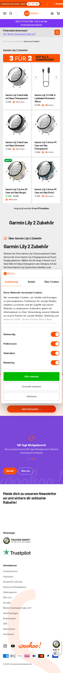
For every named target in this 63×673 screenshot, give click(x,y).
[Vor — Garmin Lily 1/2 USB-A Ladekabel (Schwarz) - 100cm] (56, 77)
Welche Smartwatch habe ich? (21, 34)
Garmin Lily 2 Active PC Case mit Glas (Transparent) (46, 145)
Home (5, 41)
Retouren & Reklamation (14, 587)
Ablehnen (31, 396)
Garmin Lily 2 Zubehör (32, 41)
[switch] (55, 343)
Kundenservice (10, 571)
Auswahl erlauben (31, 386)
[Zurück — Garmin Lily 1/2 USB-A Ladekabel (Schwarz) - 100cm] (35, 77)
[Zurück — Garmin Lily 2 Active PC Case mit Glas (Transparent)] (35, 124)
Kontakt (10, 471)
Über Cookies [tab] (51, 281)
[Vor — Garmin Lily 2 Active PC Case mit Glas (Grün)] (56, 171)
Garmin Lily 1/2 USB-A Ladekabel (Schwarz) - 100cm (45, 98)
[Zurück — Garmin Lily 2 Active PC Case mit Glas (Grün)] (35, 171)
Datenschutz (9, 629)
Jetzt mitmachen (29, 409)
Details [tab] (31, 281)
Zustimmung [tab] (11, 281)
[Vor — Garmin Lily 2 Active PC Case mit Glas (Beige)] (27, 171)
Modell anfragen (10, 613)
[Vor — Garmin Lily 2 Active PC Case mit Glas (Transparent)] (56, 124)
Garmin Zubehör (15, 41)
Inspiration (8, 576)
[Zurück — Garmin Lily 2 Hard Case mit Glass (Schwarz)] (6, 124)
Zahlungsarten (10, 592)
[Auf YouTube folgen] (13, 646)
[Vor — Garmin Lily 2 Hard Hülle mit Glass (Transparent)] (27, 77)
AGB (5, 623)
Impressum (8, 634)
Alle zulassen (31, 376)
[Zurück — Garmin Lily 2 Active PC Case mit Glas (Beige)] (6, 171)
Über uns (25, 471)
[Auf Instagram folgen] (5, 646)
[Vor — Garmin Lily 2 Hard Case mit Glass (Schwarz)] (27, 124)
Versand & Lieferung (12, 581)
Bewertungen (9, 618)
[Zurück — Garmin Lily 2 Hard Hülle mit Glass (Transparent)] (6, 77)
